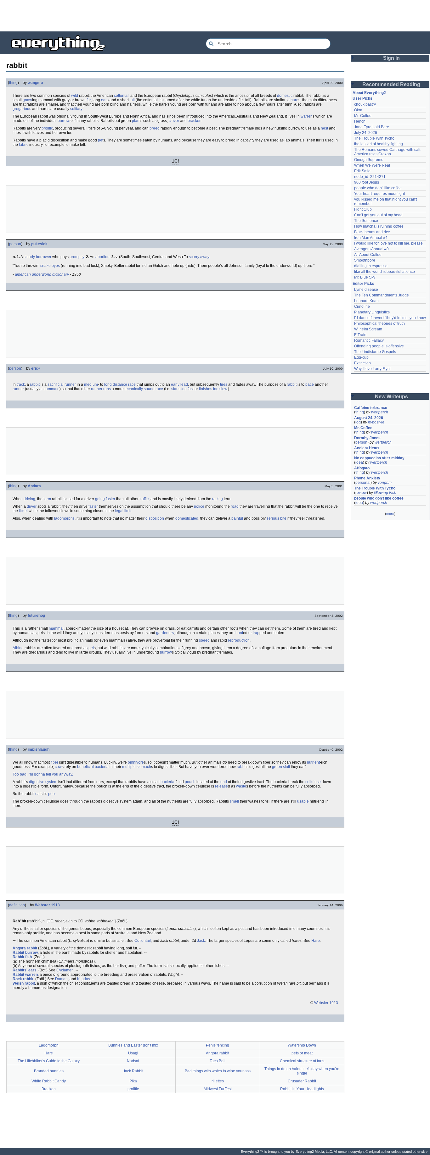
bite (283, 518)
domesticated (186, 518)
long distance (115, 384)
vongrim (385, 482)
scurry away (199, 257)
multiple (129, 767)
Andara (34, 486)
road (235, 506)
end (223, 782)
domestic (284, 95)
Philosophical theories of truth (379, 323)
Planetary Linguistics (372, 312)
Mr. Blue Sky (364, 277)
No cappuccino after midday (379, 458)
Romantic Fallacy (369, 340)
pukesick (39, 244)
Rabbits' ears (25, 970)
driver (32, 506)
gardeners (165, 633)
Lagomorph (49, 1045)
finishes (205, 389)
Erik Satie (362, 171)
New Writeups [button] (391, 396)
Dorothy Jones (367, 438)
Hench (359, 121)
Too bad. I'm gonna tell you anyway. (43, 774)
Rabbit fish (22, 957)
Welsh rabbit (24, 983)
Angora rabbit (25, 948)
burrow (64, 121)
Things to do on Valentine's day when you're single (301, 1071)
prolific (47, 128)
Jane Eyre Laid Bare (371, 127)
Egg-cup (361, 357)
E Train (360, 335)
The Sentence (366, 220)
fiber (54, 762)
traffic (144, 499)
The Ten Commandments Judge (381, 295)
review (361, 492)
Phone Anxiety (367, 478)
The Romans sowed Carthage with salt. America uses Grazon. (388, 151)
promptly (77, 257)
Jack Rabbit (133, 1071)
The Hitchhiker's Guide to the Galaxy (49, 1061)
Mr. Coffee (362, 115)
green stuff (281, 767)
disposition (154, 518)
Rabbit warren (25, 974)
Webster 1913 (47, 905)
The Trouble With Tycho (374, 138)
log (358, 422)
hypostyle (376, 422)
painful (237, 518)
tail (132, 100)
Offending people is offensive (379, 346)
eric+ (35, 368)
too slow (220, 389)
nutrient (313, 762)
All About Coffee (368, 254)
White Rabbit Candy (48, 1081)
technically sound (140, 389)
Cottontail (142, 940)
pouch (190, 782)
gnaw (27, 100)
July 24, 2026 (365, 132)
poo (51, 794)
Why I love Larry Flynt (372, 369)
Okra (358, 110)
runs (107, 389)
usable (303, 801)
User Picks (362, 98)
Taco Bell (217, 1061)
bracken (194, 121)
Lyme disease (366, 289)
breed (155, 128)
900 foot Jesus (366, 182)
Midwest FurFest (218, 1089)
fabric (23, 144)
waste (241, 786)
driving (29, 499)
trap (256, 633)
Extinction (362, 363)
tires (223, 384)
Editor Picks (363, 283)
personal (363, 482)
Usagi (133, 1053)
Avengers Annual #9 (371, 249)
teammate (50, 389)
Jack (201, 940)
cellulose (313, 782)
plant (136, 121)
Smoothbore (364, 260)
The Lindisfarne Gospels (375, 352)
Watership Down (302, 1045)
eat (38, 794)
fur (89, 100)
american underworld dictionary (42, 274)
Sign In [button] (391, 58)
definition (17, 905)
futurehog (36, 615)
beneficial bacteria (93, 767)
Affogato (362, 468)
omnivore (136, 762)
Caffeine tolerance (370, 408)
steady (29, 257)
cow (58, 767)
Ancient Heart (366, 448)
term (47, 499)
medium (91, 384)
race (132, 384)
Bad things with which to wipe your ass (218, 1071)
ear (104, 100)
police (199, 506)
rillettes (218, 1081)
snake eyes (50, 265)
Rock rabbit (23, 979)
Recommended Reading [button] (391, 84)
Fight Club (363, 209)
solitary (76, 109)
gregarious (22, 109)
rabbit (35, 384)
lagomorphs (64, 518)
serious (273, 518)
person (15, 244)
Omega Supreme (368, 160)
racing (217, 499)
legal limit (123, 511)
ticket (23, 511)
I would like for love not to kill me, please (388, 243)
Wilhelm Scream (368, 329)
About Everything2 (369, 93)
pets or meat (302, 1053)
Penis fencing (217, 1045)
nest (324, 128)
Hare (315, 940)
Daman (61, 979)
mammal (56, 628)
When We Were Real (372, 165)
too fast (187, 389)
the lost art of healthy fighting (378, 144)
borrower (43, 257)
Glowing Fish (385, 492)
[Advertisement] (215, 16)
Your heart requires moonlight (379, 193)
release (221, 786)
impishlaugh (38, 749)
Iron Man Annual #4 (371, 237)
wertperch (379, 412)
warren (307, 116)
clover (174, 121)
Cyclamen (65, 970)
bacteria (167, 782)
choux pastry (365, 104)
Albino (18, 648)
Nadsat (133, 1061)
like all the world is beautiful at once (384, 271)
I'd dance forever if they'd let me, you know (390, 318)
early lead (179, 384)
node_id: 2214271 (370, 176)
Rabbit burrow (25, 952)
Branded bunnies (49, 1071)
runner (70, 384)
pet (100, 140)
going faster (105, 499)
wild (74, 95)
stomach (144, 767)
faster (93, 506)
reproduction (239, 640)
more (390, 514)
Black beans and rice (372, 232)
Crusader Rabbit (302, 1081)
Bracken (49, 1089)
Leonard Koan (366, 301)
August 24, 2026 (368, 418)
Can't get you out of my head (378, 215)
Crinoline (362, 306)
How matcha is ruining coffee (379, 226)
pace (309, 384)
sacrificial (56, 384)
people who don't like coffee (378, 188)
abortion (102, 257)
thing (13, 82)
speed (204, 640)
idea (359, 462)
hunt (239, 633)
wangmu (35, 82)
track (21, 384)
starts (175, 389)
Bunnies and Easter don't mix (133, 1045)
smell (234, 801)
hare (294, 100)
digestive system (43, 782)
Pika (133, 1081)
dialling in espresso (371, 266)
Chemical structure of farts (302, 1061)
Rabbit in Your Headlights (302, 1089)
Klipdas (83, 979)
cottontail (121, 95)
